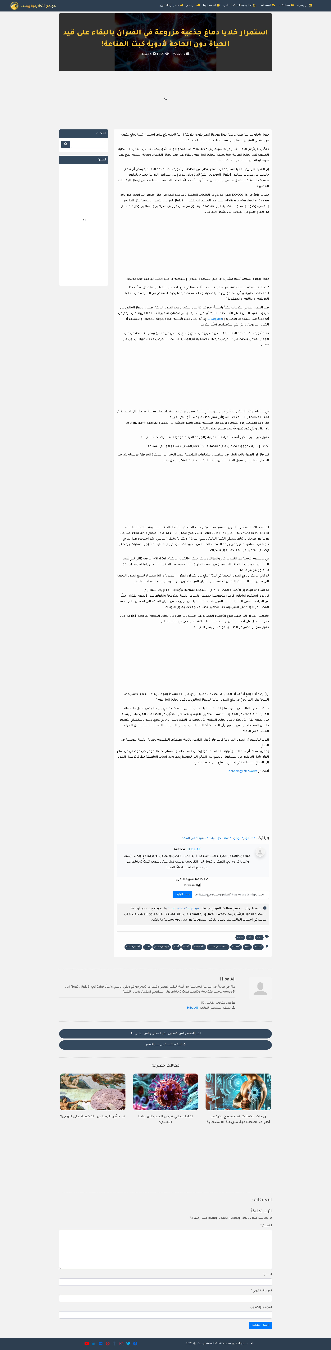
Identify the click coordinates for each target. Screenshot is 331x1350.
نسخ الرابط (182, 893)
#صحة (258, 947)
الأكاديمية (199, 947)
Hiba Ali (194, 850)
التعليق (266, 1225)
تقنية (247, 947)
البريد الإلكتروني (261, 1291)
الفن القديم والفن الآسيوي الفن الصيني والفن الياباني (167, 1033)
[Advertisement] (165, 99)
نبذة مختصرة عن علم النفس (163, 1045)
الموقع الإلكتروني (261, 1307)
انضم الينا (209, 5)
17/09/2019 (177, 54)
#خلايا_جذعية (133, 947)
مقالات (286, 5)
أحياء (176, 947)
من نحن (191, 5)
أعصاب (236, 947)
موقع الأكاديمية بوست (183, 908)
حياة (259, 937)
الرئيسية (303, 5)
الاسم (267, 1274)
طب (250, 937)
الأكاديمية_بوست (218, 947)
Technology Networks (242, 771)
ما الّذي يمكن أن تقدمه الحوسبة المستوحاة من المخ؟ (218, 838)
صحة (240, 937)
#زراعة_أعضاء (161, 947)
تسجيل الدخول (170, 5)
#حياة (186, 947)
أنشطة (266, 5)
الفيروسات (215, 319)
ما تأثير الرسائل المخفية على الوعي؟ (92, 1117)
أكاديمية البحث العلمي (237, 5)
